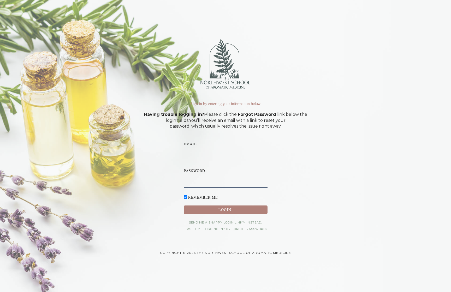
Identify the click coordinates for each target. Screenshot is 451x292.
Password (194, 170)
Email (190, 143)
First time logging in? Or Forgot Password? (226, 229)
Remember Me (203, 197)
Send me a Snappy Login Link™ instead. (225, 222)
